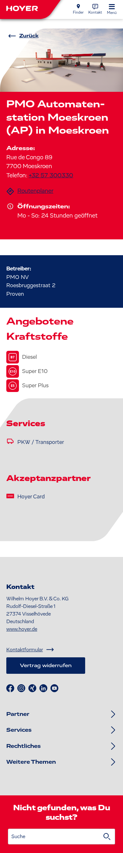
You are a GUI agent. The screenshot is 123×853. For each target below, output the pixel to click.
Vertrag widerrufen (46, 665)
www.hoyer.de (21, 629)
